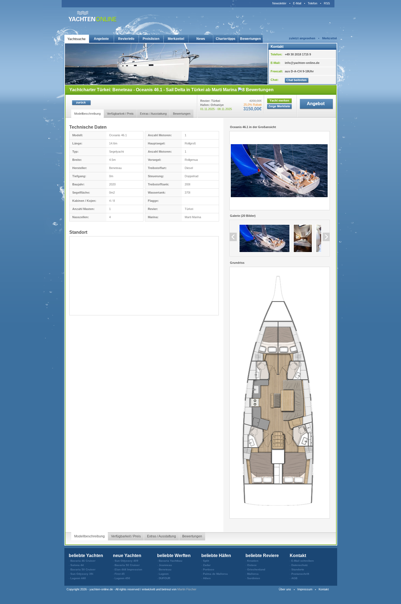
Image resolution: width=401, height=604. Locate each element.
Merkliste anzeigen (279, 107)
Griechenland (256, 569)
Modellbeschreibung (87, 113)
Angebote (101, 39)
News (200, 39)
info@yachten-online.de (302, 62)
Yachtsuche (76, 39)
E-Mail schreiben (302, 560)
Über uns (285, 589)
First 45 (120, 573)
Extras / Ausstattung (153, 113)
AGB (294, 578)
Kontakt (324, 589)
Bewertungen (250, 39)
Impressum (304, 589)
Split (206, 560)
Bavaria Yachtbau (170, 560)
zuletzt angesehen (302, 38)
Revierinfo (126, 39)
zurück (81, 103)
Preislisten (151, 39)
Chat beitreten (297, 80)
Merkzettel (176, 39)
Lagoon (164, 573)
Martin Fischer (186, 589)
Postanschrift (300, 573)
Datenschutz (299, 565)
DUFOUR (164, 578)
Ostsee (252, 565)
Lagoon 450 (122, 578)
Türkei (189, 209)
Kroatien (252, 560)
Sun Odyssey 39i (81, 573)
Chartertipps (225, 39)
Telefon (312, 3)
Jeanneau (165, 565)
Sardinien (253, 578)
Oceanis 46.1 (118, 135)
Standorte (297, 569)
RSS (327, 3)
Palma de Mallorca (215, 573)
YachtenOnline (92, 16)
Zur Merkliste (279, 101)
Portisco (208, 569)
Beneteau (165, 569)
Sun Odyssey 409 (126, 560)
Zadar (207, 565)
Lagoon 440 (78, 578)
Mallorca (253, 573)
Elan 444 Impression (128, 569)
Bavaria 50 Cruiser (82, 569)
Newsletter (279, 3)
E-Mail (297, 3)
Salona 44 (77, 565)
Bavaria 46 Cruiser (82, 560)
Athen (207, 578)
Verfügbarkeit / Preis (120, 113)
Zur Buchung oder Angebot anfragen (316, 105)
